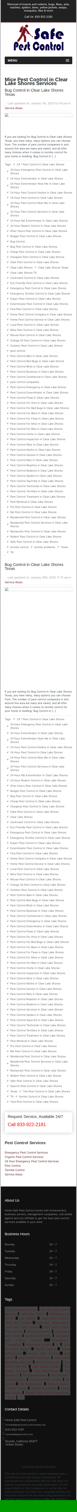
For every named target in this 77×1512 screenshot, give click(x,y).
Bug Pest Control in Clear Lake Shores (33, 246)
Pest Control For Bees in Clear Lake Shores (36, 413)
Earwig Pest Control (38, 1336)
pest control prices (46, 1366)
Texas (64, 547)
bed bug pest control (22, 1327)
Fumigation (14, 1344)
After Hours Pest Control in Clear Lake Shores (38, 230)
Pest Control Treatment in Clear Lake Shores (37, 496)
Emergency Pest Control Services (26, 1152)
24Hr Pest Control (33, 1314)
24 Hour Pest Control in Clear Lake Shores (36, 197)
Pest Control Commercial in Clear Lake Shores (38, 376)
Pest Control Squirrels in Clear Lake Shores (36, 480)
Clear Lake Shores (21, 267)
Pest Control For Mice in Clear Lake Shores (36, 423)
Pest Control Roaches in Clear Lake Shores (36, 465)
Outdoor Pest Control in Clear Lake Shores (36, 345)
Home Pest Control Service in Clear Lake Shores (40, 319)
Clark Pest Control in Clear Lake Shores (34, 262)
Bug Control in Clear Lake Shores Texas (34, 92)
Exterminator (60, 1340)
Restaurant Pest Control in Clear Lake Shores (38, 531)
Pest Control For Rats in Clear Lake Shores (36, 428)
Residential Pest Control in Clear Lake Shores (38, 517)
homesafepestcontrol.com (19, 1434)
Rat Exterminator (31, 1384)
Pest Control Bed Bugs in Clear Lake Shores (37, 361)
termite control (19, 547)
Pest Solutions (16, 1379)
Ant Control (28, 1318)
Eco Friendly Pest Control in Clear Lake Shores (39, 283)
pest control (17, 350)
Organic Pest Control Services (24, 1156)
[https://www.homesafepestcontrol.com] (38, 50)
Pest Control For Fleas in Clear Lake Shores (37, 418)
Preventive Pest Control (45, 1379)
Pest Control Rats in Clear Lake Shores (34, 460)
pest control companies (24, 382)
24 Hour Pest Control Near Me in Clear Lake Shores (37, 204)
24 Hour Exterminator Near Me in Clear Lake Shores (37, 185)
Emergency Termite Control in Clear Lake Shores (40, 293)
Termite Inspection (43, 1388)
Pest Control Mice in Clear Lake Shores (34, 444)
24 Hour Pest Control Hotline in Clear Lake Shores (41, 192)
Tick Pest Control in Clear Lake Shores (46, 1091)
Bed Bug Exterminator (52, 1322)
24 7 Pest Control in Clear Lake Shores (40, 164)
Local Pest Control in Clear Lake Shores (34, 324)
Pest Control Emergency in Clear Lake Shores (38, 387)
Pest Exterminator (46, 1371)
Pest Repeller (59, 1375)
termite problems (44, 547)
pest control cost (47, 1362)
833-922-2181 (44, 16)
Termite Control (14, 1170)
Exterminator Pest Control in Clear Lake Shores (39, 303)
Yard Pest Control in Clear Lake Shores (34, 1101)
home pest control (38, 1344)
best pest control (56, 1327)
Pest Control (13, 1165)
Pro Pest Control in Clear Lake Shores (33, 507)
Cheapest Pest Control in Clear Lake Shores (37, 257)
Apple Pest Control (54, 1318)
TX (11, 552)
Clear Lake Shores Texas (53, 267)
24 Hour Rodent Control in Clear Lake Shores (38, 225)
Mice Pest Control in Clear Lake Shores (34, 329)
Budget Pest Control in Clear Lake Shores (35, 236)
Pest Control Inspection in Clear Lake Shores (37, 439)
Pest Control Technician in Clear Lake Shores (38, 486)
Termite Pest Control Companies (47, 1392)
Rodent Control (58, 1384)
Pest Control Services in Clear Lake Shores (36, 1009)
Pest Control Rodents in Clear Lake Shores (36, 470)
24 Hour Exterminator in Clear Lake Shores (36, 178)
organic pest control (43, 1353)
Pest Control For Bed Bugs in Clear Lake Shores (39, 408)
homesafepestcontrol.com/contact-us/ (26, 1424)
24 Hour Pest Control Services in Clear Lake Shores (37, 213)
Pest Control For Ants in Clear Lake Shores (36, 402)
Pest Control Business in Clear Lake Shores (37, 371)
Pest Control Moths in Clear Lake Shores (35, 449)
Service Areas (14, 108)
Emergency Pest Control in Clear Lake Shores (38, 288)
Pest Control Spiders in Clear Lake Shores (36, 475)
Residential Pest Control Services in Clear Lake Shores (39, 524)
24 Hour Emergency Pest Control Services (32, 1161)
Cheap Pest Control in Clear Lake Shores (35, 251)
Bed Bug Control (19, 1322)
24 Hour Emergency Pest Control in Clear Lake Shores (39, 171)
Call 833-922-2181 (27, 1124)
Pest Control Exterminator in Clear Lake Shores (39, 392)
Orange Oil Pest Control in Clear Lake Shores (38, 340)
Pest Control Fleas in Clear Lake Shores (34, 397)
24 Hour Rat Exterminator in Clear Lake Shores (39, 220)
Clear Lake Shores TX (23, 272)
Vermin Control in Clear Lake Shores (41, 1096)
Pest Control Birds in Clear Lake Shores (34, 366)
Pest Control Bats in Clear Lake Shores (34, 355)
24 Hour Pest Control (21, 1309)
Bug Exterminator (38, 1331)
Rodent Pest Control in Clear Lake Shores (35, 536)
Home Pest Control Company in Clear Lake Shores (41, 314)
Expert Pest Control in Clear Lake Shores (35, 298)
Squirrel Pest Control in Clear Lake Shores (36, 1086)
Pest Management (34, 1375)
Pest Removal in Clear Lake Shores (31, 501)
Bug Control (17, 241)
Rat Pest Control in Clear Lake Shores (33, 512)
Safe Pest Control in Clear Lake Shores (34, 541)
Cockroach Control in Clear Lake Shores (34, 277)
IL (57, 1344)
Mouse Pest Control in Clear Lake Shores (35, 335)
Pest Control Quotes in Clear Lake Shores (36, 454)
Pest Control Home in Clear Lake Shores (35, 434)
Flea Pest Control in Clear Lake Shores (34, 309)
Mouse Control (45, 1349)
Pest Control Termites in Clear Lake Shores (36, 491)
